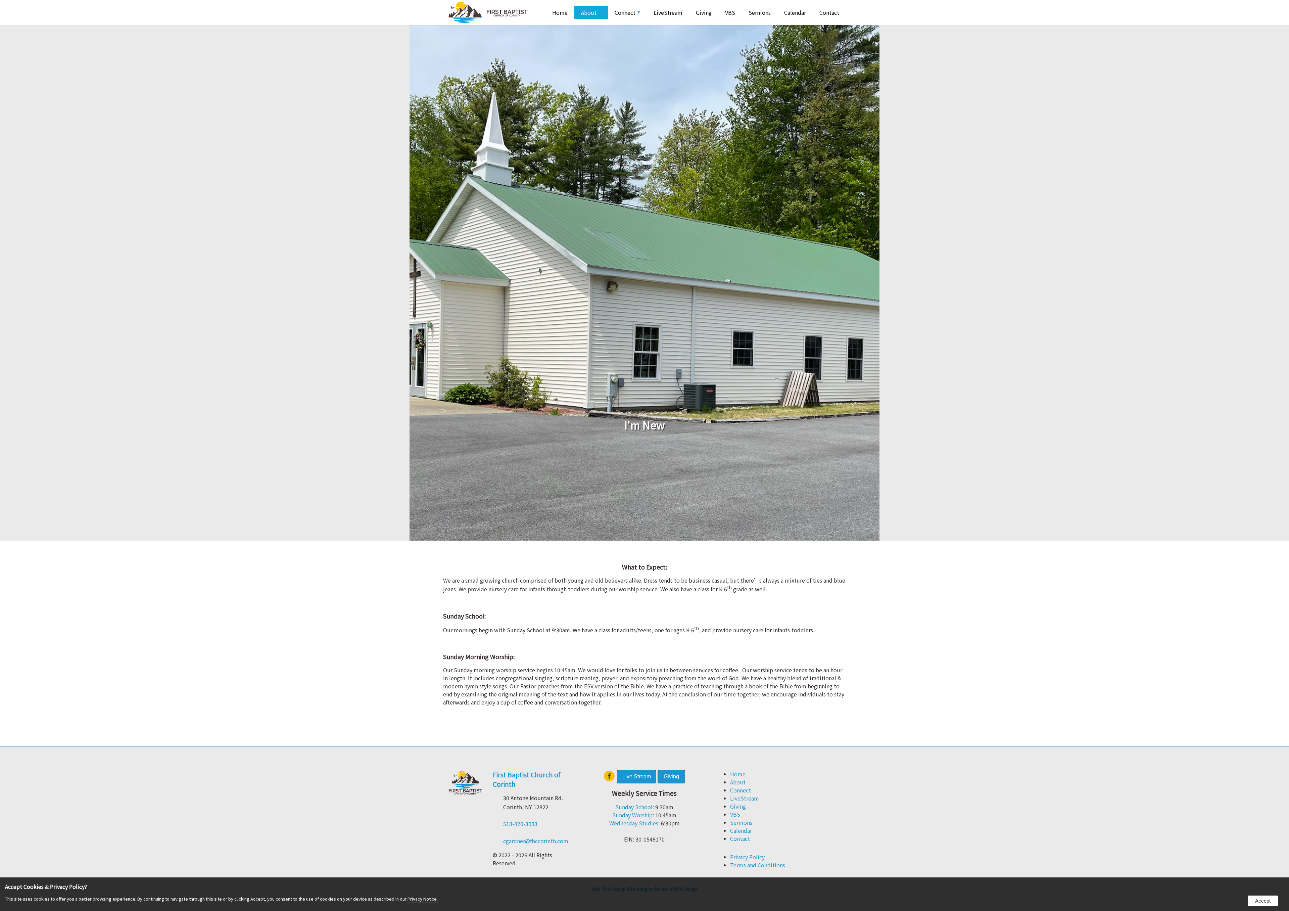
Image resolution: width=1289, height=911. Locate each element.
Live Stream (636, 776)
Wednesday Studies (633, 823)
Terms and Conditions (757, 865)
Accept (1263, 901)
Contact (829, 12)
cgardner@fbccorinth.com (535, 841)
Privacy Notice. (423, 899)
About (588, 12)
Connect (625, 12)
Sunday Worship (632, 815)
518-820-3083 (520, 824)
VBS (730, 12)
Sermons (760, 12)
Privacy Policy (747, 857)
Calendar (795, 12)
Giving (704, 12)
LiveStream (668, 12)
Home (560, 12)
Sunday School (634, 807)
